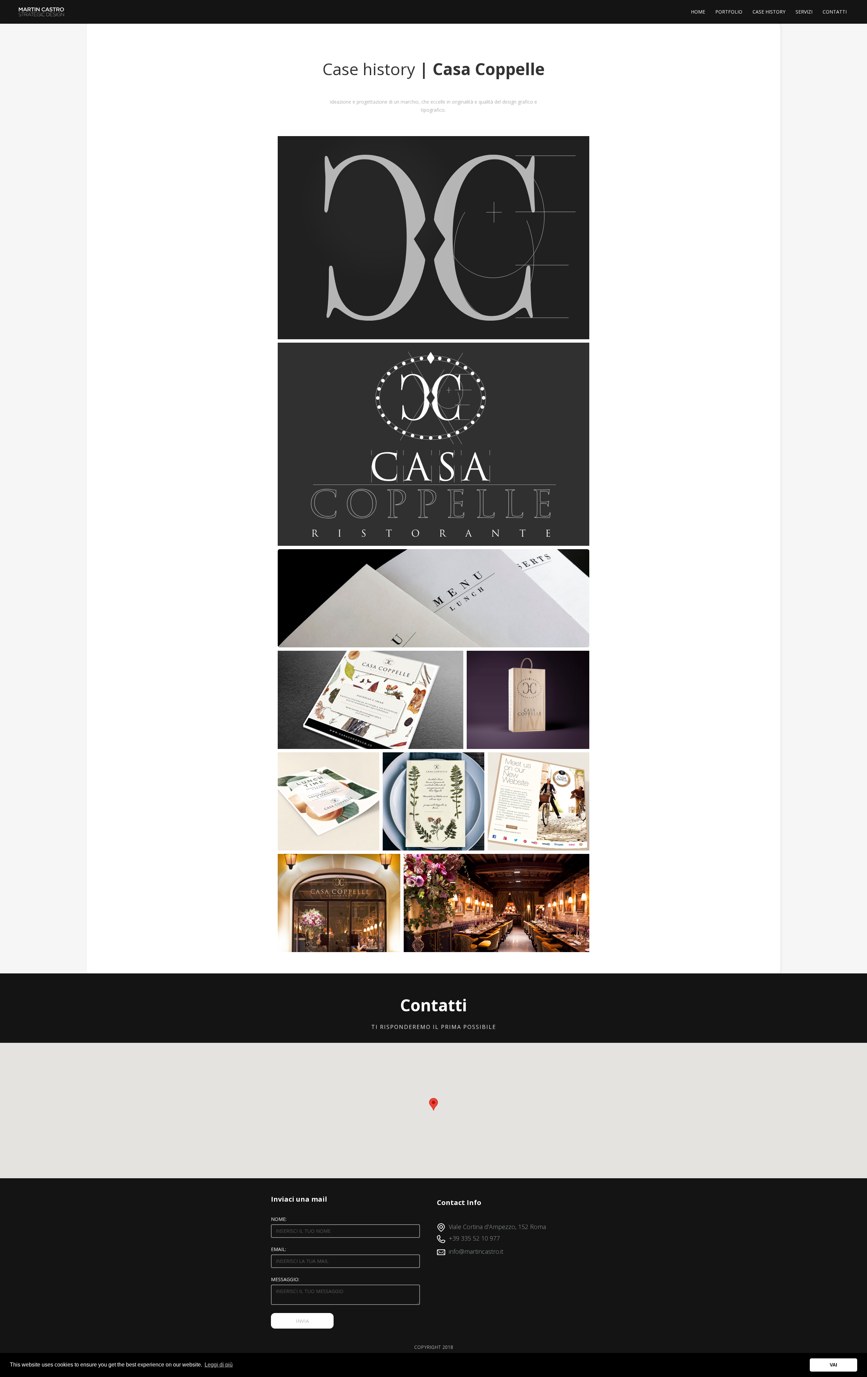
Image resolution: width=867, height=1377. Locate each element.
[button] (433, 1104)
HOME (698, 11)
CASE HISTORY (769, 11)
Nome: (279, 1219)
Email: (278, 1249)
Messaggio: (285, 1279)
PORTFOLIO (728, 11)
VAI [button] (833, 1365)
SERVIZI (804, 11)
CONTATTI (835, 11)
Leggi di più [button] (219, 1365)
